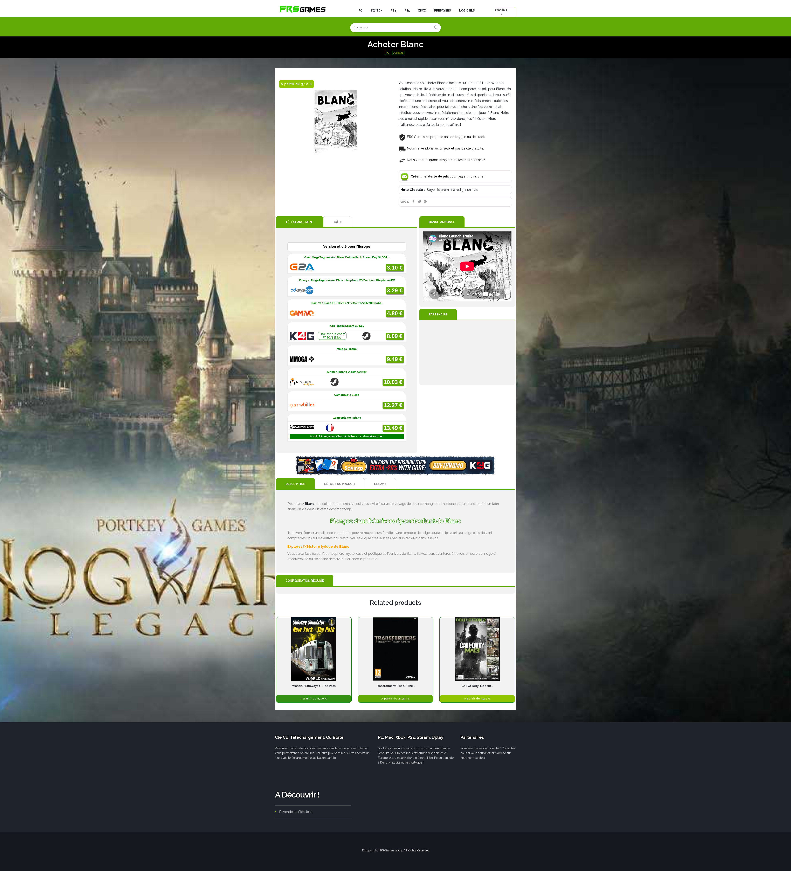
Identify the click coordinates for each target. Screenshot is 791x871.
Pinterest (425, 201)
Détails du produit (339, 484)
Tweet (419, 201)
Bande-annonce (442, 222)
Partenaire (438, 314)
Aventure (398, 52)
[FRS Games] (303, 9)
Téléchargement (300, 222)
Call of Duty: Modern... (477, 686)
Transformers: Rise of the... (395, 686)
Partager (413, 201)
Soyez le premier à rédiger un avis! (453, 190)
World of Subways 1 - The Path (314, 686)
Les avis (380, 484)
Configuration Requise (305, 580)
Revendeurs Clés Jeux (295, 812)
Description (295, 484)
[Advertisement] (467, 353)
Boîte (337, 222)
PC (387, 52)
